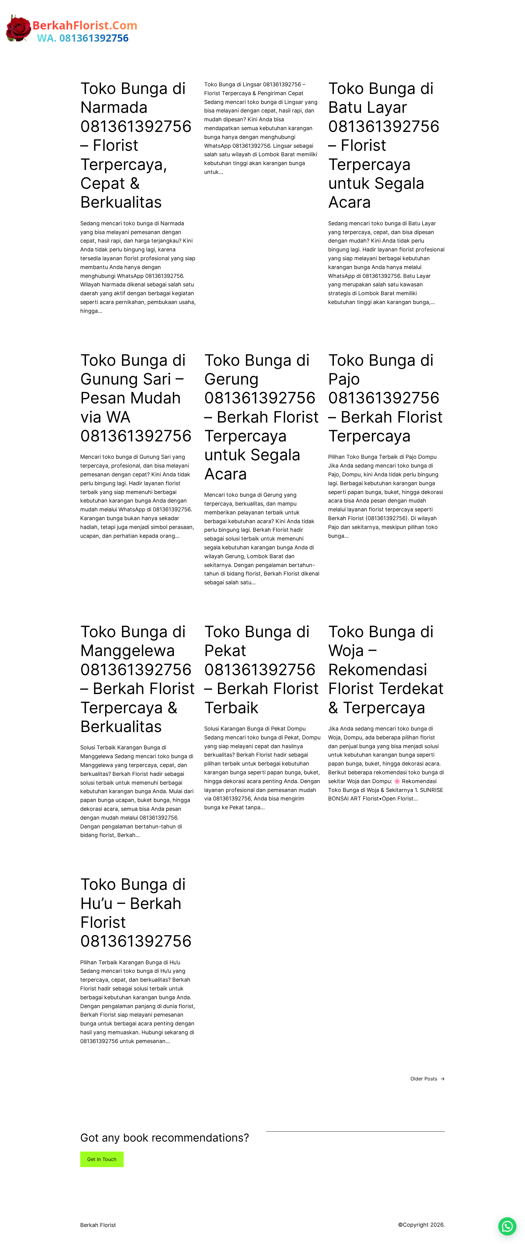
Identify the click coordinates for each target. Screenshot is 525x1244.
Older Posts (427, 1079)
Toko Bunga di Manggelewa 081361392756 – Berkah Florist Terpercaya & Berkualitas (137, 679)
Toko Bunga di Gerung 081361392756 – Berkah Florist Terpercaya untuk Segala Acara (261, 417)
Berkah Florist (98, 1225)
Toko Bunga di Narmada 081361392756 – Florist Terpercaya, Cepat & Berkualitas (136, 145)
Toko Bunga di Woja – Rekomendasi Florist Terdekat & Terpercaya (386, 669)
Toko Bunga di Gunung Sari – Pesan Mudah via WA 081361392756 (136, 398)
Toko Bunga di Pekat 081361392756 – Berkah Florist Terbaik (261, 669)
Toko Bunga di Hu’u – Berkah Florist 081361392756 (136, 913)
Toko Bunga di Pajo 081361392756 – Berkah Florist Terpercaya (385, 398)
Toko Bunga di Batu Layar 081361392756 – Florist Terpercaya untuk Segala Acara (384, 145)
